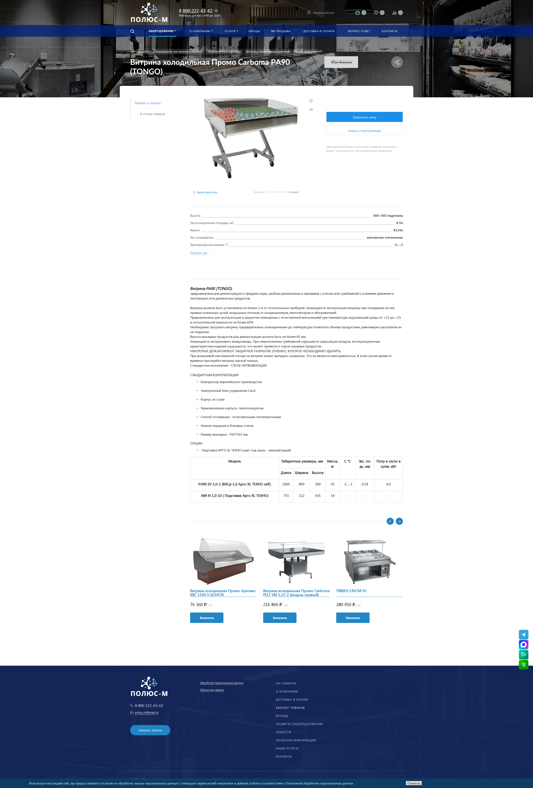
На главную (286, 683)
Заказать (207, 617)
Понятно (413, 783)
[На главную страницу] (149, 12)
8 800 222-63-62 (196, 10)
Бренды (282, 716)
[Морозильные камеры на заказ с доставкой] (132, 51)
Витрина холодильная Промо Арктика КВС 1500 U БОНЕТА (222, 593)
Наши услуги (287, 748)
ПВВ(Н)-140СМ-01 (351, 591)
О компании (287, 691)
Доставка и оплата (292, 700)
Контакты (284, 756)
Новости (283, 732)
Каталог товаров (290, 708)
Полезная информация (296, 740)
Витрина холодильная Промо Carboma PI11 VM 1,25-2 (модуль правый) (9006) (296, 593)
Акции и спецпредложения (299, 724)
